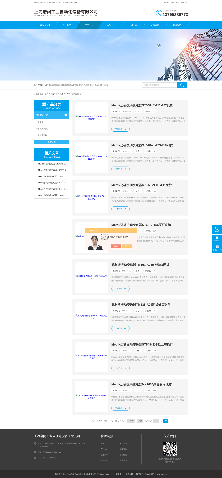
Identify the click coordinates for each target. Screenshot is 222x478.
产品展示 (104, 449)
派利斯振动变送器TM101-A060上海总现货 (140, 264)
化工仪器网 (149, 474)
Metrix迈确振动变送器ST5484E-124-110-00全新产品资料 (53, 176)
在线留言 (175, 2)
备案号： (119, 474)
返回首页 (167, 2)
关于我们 (67, 25)
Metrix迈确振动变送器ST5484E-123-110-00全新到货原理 (53, 183)
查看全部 (52, 142)
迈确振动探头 (43, 128)
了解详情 (118, 129)
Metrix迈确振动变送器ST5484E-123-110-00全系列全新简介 (53, 195)
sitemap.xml (162, 474)
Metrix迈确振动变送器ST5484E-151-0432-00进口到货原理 (53, 189)
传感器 (40, 122)
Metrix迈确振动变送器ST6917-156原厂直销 (141, 225)
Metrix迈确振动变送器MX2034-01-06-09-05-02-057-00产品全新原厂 (53, 170)
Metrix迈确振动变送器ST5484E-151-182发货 (142, 105)
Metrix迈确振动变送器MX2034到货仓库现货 (141, 384)
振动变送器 (42, 135)
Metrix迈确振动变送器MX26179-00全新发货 (141, 185)
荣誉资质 (123, 455)
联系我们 (184, 2)
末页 (140, 421)
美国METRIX (65, 94)
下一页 (130, 421)
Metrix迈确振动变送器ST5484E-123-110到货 (142, 145)
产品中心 (89, 25)
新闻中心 (111, 25)
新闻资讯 (123, 449)
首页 (47, 94)
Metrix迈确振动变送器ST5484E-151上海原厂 (142, 344)
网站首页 (46, 25)
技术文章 (133, 25)
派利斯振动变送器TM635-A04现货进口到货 (141, 304)
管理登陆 (129, 474)
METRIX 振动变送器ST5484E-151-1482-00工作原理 (53, 164)
